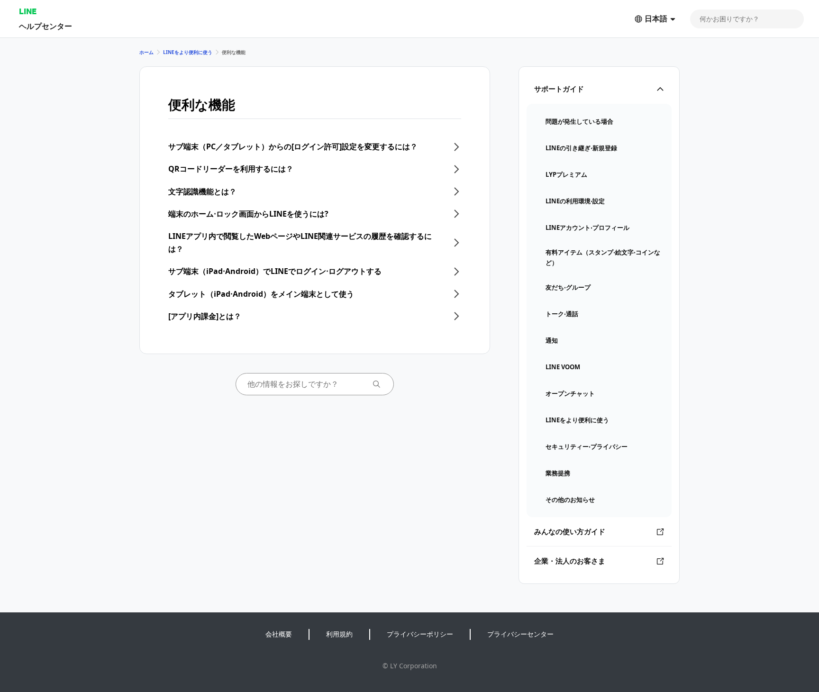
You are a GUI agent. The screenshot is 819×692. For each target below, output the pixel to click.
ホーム (146, 52)
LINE (27, 11)
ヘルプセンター (45, 26)
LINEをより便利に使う (187, 52)
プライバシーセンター (520, 633)
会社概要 (278, 633)
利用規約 (339, 633)
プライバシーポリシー (420, 633)
